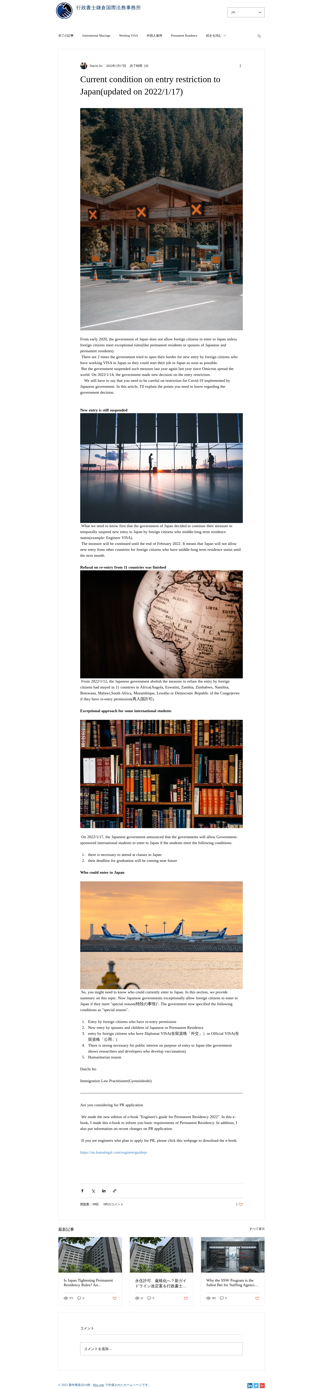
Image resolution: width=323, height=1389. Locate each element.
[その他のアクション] (240, 65)
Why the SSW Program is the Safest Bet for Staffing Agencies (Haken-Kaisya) (232, 1282)
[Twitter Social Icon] (256, 1385)
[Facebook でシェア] (82, 1191)
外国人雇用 (154, 35)
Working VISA (128, 35)
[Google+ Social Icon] (262, 1385)
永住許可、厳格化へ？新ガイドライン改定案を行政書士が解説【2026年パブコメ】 (161, 1284)
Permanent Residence (184, 35)
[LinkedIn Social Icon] (249, 1385)
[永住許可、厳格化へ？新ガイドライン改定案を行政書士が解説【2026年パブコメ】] (161, 1255)
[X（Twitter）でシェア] (93, 1191)
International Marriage (96, 35)
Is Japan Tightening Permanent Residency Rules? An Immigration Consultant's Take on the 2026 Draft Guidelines (88, 1282)
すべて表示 (257, 1229)
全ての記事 (66, 35)
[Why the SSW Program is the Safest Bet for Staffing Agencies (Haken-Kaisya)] (233, 1255)
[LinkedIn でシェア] (104, 1191)
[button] (259, 35)
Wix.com (98, 1385)
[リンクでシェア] (115, 1191)
